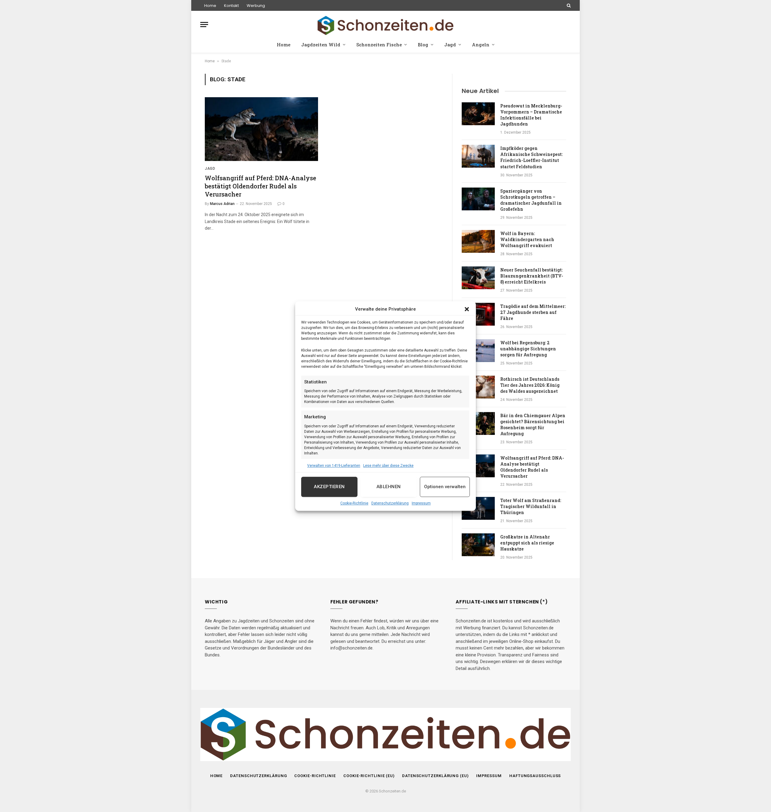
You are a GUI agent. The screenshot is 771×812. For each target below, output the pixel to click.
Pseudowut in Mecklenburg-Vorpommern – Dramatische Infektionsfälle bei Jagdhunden (531, 115)
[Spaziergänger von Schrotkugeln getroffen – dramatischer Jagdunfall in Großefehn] (478, 199)
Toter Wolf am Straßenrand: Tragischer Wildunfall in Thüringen (530, 506)
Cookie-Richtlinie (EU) (369, 775)
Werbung (256, 5)
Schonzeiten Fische (379, 45)
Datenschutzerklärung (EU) (435, 775)
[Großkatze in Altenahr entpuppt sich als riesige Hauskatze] (478, 544)
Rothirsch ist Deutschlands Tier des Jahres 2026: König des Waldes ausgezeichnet (530, 385)
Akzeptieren (329, 486)
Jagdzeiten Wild (320, 45)
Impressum (421, 503)
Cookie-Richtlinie (354, 503)
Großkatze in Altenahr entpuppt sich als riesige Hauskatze (527, 543)
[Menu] (204, 24)
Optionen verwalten (445, 486)
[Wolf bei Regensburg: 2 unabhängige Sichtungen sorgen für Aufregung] (478, 350)
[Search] (568, 5)
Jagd (450, 45)
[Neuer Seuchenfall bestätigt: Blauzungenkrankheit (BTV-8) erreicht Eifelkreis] (478, 277)
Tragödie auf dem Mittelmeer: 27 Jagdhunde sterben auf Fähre (533, 312)
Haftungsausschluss (535, 775)
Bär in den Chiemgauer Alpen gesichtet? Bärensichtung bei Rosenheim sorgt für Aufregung (532, 424)
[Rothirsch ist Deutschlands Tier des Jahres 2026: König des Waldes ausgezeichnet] (478, 387)
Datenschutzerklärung (390, 503)
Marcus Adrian (222, 204)
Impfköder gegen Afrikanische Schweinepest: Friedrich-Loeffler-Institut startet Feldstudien (531, 157)
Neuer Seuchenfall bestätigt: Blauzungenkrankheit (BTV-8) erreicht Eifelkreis (531, 276)
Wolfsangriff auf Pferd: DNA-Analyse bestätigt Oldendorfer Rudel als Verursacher (260, 186)
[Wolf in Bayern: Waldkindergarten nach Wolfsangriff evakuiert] (478, 241)
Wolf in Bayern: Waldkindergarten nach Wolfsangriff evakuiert (527, 239)
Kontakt (231, 5)
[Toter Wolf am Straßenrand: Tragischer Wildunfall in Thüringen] (478, 508)
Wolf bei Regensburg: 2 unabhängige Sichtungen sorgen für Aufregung (528, 349)
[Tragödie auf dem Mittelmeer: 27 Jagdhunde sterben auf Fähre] (478, 314)
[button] (467, 309)
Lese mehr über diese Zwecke (388, 465)
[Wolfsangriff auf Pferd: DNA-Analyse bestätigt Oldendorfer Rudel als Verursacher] (261, 129)
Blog (423, 45)
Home (210, 5)
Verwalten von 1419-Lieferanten (333, 465)
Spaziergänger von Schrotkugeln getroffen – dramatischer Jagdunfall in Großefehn (531, 200)
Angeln (480, 45)
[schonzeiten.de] (385, 24)
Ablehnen (388, 486)
